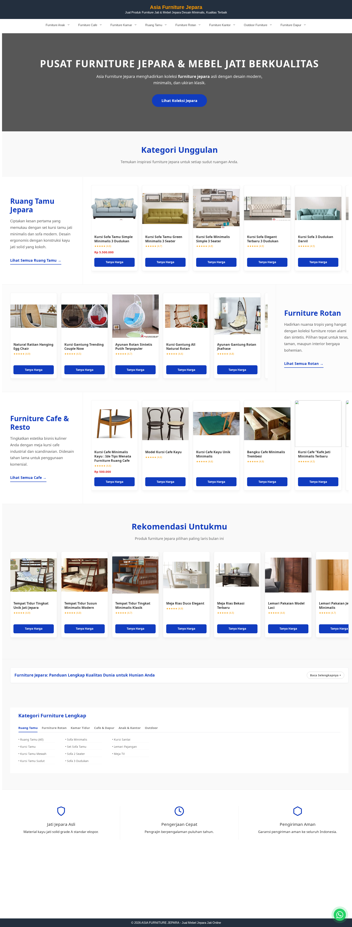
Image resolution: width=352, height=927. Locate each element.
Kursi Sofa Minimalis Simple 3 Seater (213, 239)
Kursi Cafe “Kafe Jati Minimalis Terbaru (314, 454)
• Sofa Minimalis (76, 739)
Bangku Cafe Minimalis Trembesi (266, 454)
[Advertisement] (176, 888)
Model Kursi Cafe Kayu (163, 452)
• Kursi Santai (121, 739)
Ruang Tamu (153, 25)
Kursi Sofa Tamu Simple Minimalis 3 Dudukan (113, 239)
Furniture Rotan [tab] (54, 728)
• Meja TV (118, 754)
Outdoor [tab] (151, 728)
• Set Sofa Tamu (75, 747)
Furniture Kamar (121, 25)
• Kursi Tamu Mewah (32, 754)
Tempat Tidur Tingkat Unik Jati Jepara (30, 605)
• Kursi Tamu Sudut (31, 761)
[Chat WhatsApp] (340, 915)
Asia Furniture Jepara (176, 7)
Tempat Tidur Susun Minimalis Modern (80, 605)
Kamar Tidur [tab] (80, 728)
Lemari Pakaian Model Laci (286, 605)
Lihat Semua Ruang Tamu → (35, 260)
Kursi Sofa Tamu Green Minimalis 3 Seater (163, 239)
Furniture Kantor (220, 25)
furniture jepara (194, 76)
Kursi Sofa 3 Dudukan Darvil (315, 239)
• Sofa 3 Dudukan (77, 761)
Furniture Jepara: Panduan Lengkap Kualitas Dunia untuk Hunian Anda (84, 675)
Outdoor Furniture (255, 25)
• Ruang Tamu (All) (30, 739)
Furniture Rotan (185, 25)
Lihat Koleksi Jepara (179, 100)
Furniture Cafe (87, 25)
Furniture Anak (55, 25)
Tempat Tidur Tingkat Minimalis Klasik (132, 605)
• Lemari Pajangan (124, 747)
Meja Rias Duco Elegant (185, 603)
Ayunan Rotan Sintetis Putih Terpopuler (133, 346)
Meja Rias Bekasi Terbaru (230, 605)
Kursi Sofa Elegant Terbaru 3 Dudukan (262, 239)
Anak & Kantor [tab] (130, 728)
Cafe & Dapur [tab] (104, 728)
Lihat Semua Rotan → (303, 363)
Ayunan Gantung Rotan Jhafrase (236, 346)
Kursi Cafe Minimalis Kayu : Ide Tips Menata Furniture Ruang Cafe (112, 456)
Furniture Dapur (290, 25)
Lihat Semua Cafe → (28, 477)
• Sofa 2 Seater (75, 754)
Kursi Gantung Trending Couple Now (84, 346)
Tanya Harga (114, 262)
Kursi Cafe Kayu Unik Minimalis (213, 454)
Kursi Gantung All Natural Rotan (180, 346)
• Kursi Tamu (27, 747)
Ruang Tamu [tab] (28, 728)
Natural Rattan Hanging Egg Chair (33, 346)
